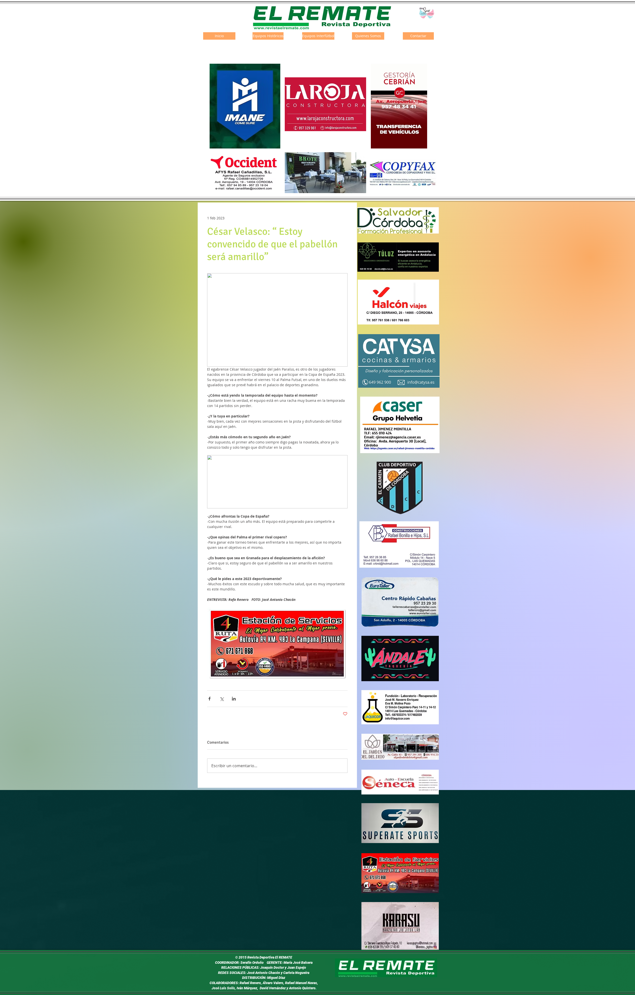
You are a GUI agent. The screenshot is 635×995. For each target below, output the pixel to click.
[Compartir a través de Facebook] (209, 698)
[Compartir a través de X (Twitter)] (221, 698)
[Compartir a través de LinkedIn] (233, 698)
